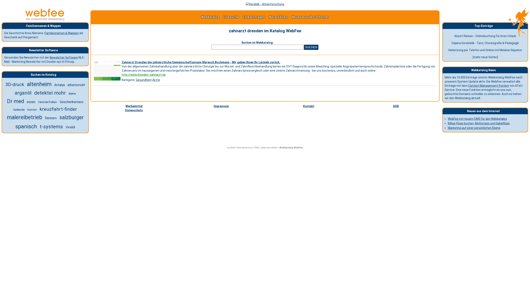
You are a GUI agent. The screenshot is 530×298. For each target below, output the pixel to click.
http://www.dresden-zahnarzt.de (144, 74)
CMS (256, 147)
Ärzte (156, 80)
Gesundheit (143, 80)
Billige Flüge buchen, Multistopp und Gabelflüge (479, 123)
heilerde (19, 110)
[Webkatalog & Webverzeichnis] (45, 19)
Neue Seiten (278, 17)
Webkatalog (210, 17)
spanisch (26, 126)
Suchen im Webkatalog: (257, 42)
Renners (51, 118)
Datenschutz (134, 110)
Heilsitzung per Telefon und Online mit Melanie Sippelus (485, 50)
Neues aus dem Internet (310, 17)
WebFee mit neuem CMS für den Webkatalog (477, 118)
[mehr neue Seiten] (485, 57)
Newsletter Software (64, 57)
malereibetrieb (24, 117)
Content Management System (488, 85)
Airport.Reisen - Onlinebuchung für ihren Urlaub (485, 36)
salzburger (71, 117)
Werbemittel (133, 106)
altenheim (39, 84)
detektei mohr (50, 93)
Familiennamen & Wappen (62, 33)
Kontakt (308, 106)
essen (31, 102)
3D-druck (14, 84)
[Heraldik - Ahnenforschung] (265, 4)
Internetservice (244, 147)
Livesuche (231, 17)
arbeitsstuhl (76, 85)
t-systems (51, 127)
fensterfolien (47, 102)
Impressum (221, 106)
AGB (396, 106)
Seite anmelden (269, 147)
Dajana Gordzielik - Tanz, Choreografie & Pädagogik (485, 43)
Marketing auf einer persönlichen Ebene (474, 128)
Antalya (59, 85)
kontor (32, 110)
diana (72, 93)
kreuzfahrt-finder (58, 109)
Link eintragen (254, 17)
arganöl (23, 93)
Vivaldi (70, 127)
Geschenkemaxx (71, 102)
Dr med (15, 101)
